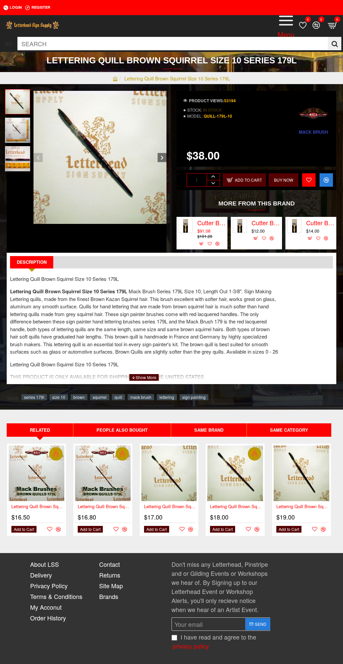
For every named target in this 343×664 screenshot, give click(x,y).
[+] (213, 177)
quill (118, 397)
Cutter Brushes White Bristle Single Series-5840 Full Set (211, 223)
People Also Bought (122, 430)
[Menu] (286, 25)
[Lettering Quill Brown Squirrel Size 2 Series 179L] (169, 473)
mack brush (140, 397)
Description (32, 262)
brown (79, 397)
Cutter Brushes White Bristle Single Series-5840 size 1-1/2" (320, 223)
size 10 (58, 397)
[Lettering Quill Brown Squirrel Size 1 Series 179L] (103, 473)
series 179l (34, 397)
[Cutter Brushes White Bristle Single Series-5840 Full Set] (186, 226)
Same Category (289, 430)
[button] (38, 157)
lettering (166, 397)
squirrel (100, 397)
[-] (213, 183)
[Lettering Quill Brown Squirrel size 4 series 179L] (301, 473)
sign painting (194, 397)
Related (40, 430)
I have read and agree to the (214, 641)
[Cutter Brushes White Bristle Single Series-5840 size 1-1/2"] (294, 226)
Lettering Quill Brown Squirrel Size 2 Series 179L (170, 506)
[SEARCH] (334, 43)
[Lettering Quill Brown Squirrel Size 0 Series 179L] (36, 473)
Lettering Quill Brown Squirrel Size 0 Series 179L (37, 506)
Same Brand (208, 430)
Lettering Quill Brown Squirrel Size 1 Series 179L (104, 506)
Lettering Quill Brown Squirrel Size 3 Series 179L (236, 506)
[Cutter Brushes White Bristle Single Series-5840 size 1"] (240, 226)
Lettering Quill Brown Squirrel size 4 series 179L (302, 506)
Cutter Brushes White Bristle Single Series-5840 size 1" (266, 223)
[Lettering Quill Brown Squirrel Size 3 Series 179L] (235, 473)
